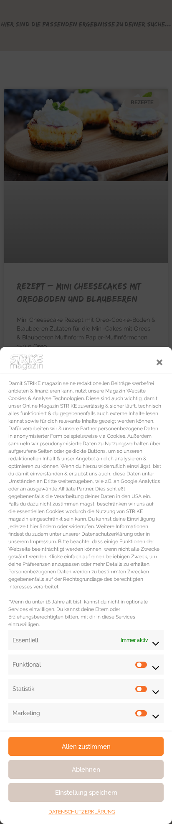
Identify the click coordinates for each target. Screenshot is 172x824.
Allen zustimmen (86, 746)
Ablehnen (86, 769)
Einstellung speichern (86, 792)
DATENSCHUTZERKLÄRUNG (81, 812)
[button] (159, 361)
